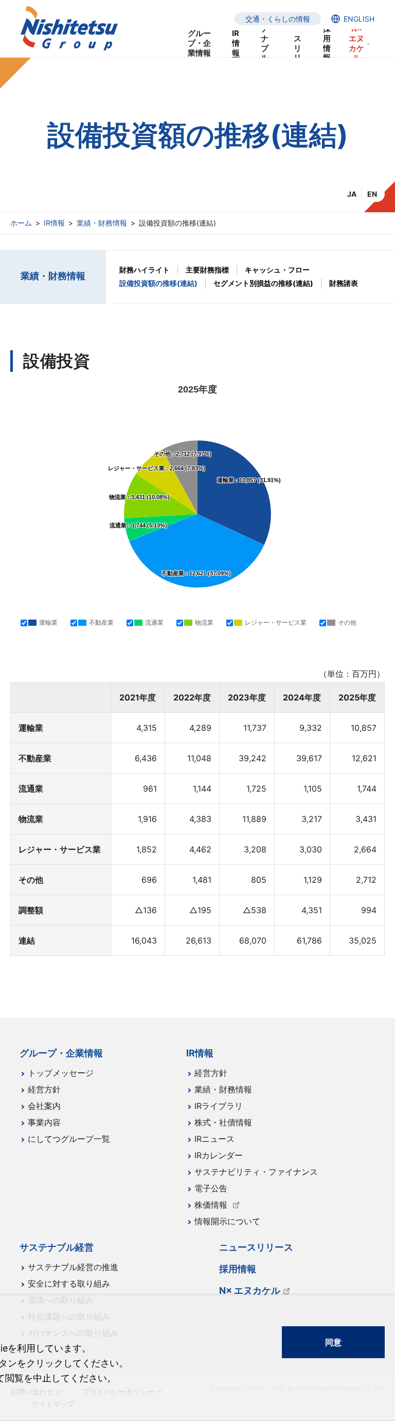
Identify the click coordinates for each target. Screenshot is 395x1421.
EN (372, 194)
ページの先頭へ (374, 1046)
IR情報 (54, 222)
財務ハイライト (144, 269)
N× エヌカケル (356, 43)
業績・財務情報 (102, 222)
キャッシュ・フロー (277, 269)
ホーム (21, 222)
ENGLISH (359, 18)
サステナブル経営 (264, 43)
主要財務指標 (207, 269)
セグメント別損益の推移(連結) (263, 283)
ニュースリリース (297, 43)
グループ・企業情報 (199, 43)
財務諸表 (343, 283)
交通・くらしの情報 (277, 18)
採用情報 (327, 43)
